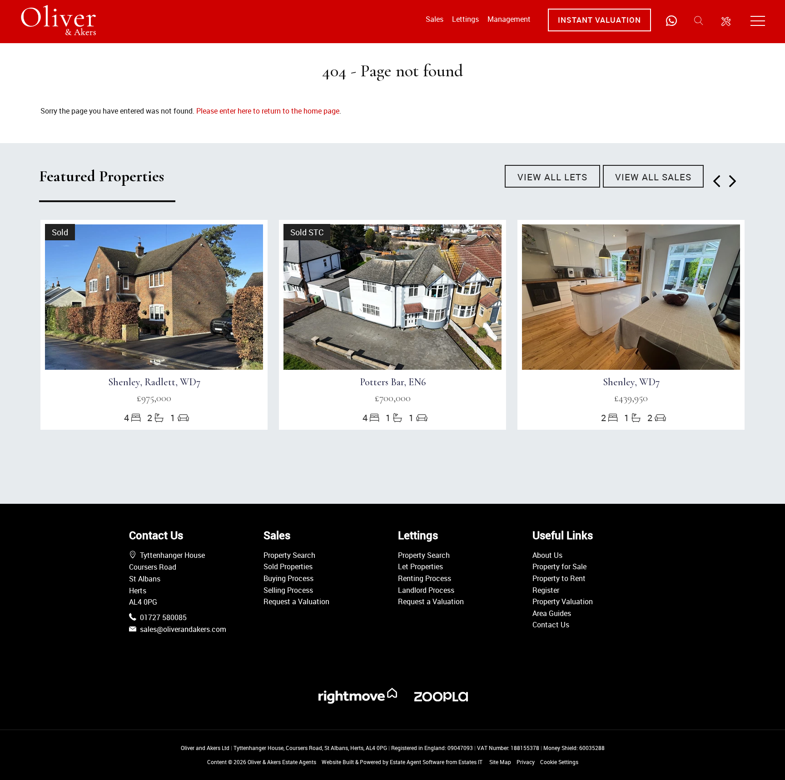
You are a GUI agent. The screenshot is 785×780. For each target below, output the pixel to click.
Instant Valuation (599, 20)
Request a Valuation (296, 601)
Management (509, 19)
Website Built (338, 761)
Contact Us (550, 625)
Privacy (526, 761)
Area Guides (551, 613)
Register (545, 590)
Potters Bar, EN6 (393, 382)
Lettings (465, 19)
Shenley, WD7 (631, 382)
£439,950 (631, 398)
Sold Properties (288, 566)
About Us (547, 555)
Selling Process (288, 590)
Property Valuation (562, 601)
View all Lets (552, 177)
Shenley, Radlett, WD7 (154, 382)
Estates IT (470, 761)
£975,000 (154, 398)
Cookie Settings (559, 761)
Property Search (289, 555)
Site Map (500, 761)
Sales (434, 19)
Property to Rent (559, 578)
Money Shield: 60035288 (574, 747)
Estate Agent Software (417, 761)
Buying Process (288, 578)
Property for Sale (559, 566)
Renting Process (424, 578)
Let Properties (420, 566)
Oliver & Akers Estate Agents (282, 761)
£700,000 (393, 398)
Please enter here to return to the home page (267, 111)
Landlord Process (426, 590)
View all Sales (653, 177)
